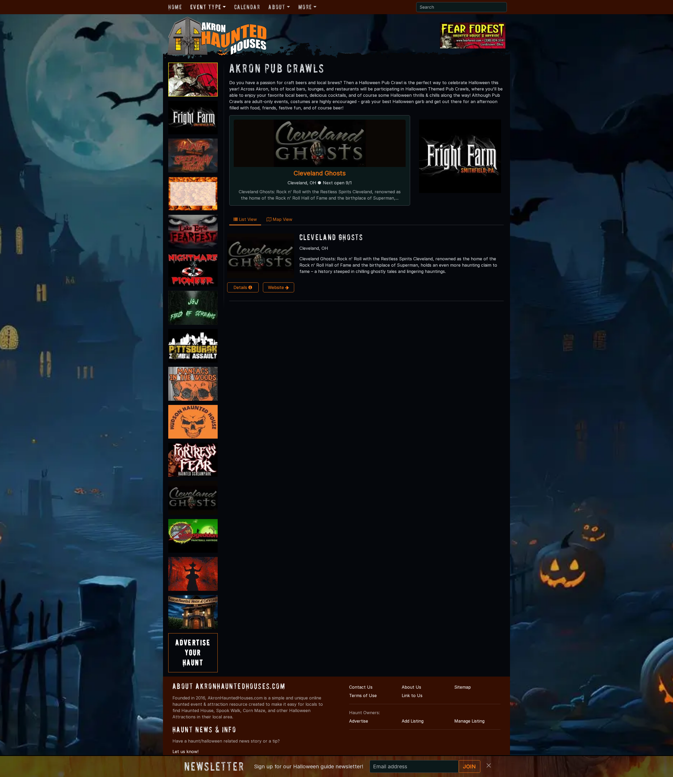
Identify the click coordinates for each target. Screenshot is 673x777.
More (305, 7)
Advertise (358, 721)
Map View (281, 219)
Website (276, 287)
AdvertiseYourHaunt (193, 652)
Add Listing (413, 721)
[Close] (489, 765)
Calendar (247, 7)
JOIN (469, 766)
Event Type (205, 7)
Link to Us (412, 695)
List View (247, 219)
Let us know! (185, 751)
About (276, 7)
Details (240, 287)
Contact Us (361, 687)
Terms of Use (363, 695)
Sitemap (462, 687)
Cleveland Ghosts (320, 173)
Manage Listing (469, 721)
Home (175, 7)
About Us (411, 687)
